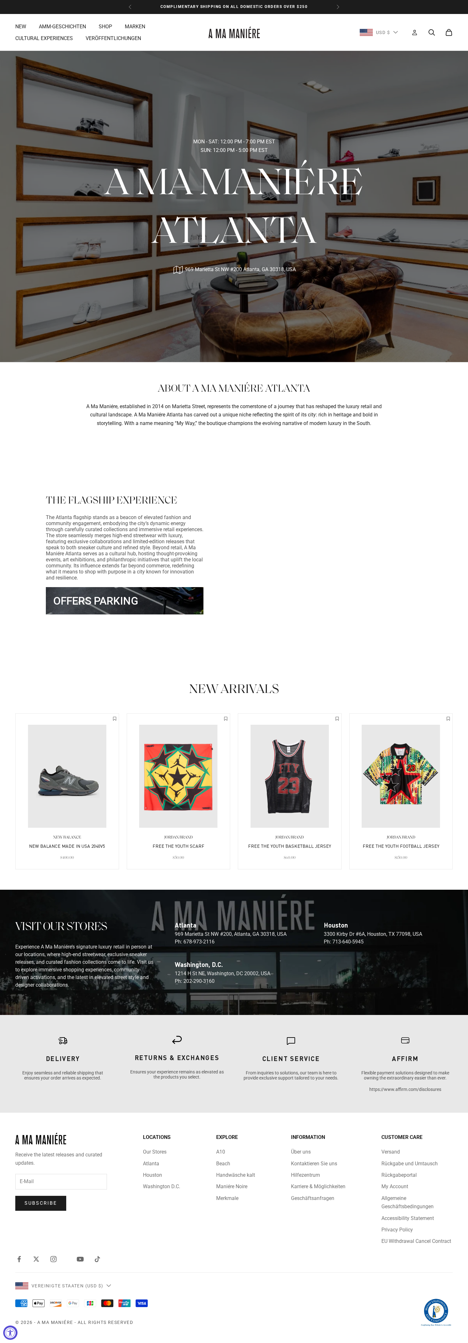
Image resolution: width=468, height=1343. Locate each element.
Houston (152, 1175)
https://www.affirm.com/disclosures (405, 1089)
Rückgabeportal (399, 1175)
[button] (114, 719)
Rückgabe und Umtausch (409, 1164)
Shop (105, 26)
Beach (223, 1164)
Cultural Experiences (44, 38)
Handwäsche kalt (235, 1175)
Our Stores (155, 1152)
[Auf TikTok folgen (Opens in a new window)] (97, 1259)
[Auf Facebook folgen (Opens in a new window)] (19, 1259)
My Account (394, 1186)
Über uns (301, 1152)
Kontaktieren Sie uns (314, 1164)
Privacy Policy (397, 1230)
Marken (135, 26)
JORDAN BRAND (178, 837)
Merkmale (227, 1198)
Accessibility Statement (407, 1218)
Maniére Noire (231, 1186)
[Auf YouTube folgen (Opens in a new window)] (80, 1259)
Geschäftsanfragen (312, 1198)
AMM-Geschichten (62, 26)
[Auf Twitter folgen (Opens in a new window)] (36, 1259)
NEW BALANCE (67, 837)
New (20, 26)
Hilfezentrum (305, 1175)
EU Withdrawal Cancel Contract (416, 1241)
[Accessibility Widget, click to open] (10, 1333)
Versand (390, 1152)
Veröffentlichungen (113, 38)
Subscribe (41, 1203)
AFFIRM (405, 1058)
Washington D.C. (161, 1186)
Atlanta (151, 1164)
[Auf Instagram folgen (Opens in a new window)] (53, 1259)
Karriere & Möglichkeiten (318, 1186)
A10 (220, 1152)
